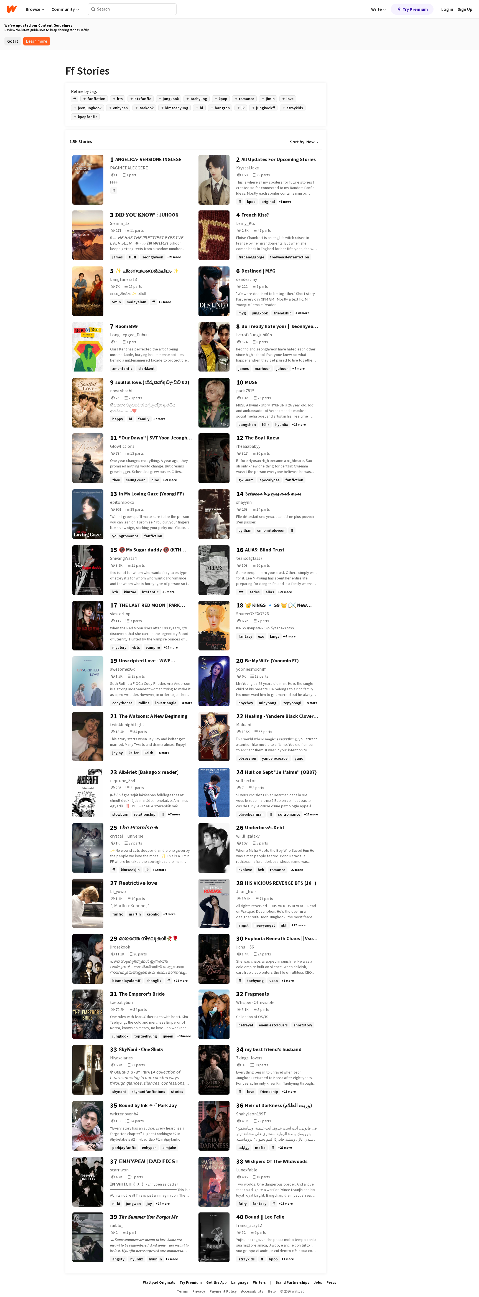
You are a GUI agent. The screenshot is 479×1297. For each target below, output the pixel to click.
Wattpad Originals (159, 1282)
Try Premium (415, 9)
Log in (447, 9)
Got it (12, 41)
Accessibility (252, 1291)
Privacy (198, 1291)
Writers (259, 1282)
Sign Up (465, 9)
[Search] (93, 9)
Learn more (36, 41)
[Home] (12, 9)
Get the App (216, 1282)
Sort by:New (302, 141)
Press (331, 1282)
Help (272, 1291)
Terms (182, 1291)
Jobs (318, 1282)
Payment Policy (223, 1291)
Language (240, 1282)
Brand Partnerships (292, 1282)
